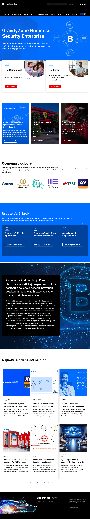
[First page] (30, 482)
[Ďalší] (80, 38)
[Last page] (59, 482)
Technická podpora (41, 501)
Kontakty (50, 501)
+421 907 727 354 (74, 506)
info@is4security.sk (75, 507)
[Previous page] (33, 482)
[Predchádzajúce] (9, 38)
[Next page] (55, 482)
